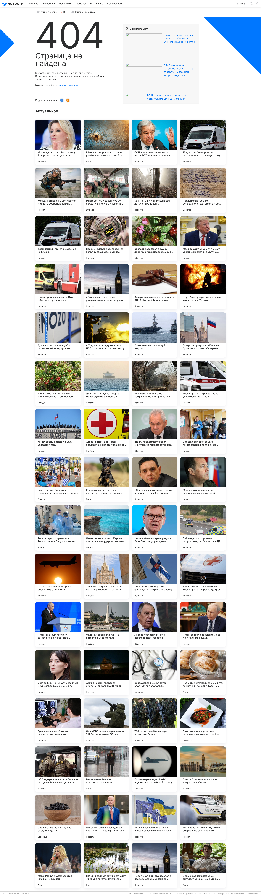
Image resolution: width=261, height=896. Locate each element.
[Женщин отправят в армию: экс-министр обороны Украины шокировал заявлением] (58, 190)
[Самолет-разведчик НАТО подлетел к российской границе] (154, 769)
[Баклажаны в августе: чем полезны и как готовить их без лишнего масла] (203, 720)
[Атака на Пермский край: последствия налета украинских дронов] (106, 431)
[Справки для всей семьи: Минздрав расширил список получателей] (203, 431)
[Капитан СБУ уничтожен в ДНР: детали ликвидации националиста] (154, 190)
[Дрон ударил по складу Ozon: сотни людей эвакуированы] (58, 335)
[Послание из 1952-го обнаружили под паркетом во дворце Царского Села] (203, 190)
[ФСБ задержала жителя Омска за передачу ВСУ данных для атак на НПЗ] (58, 769)
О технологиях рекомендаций (158, 894)
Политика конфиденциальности (187, 894)
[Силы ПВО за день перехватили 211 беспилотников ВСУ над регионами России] (106, 720)
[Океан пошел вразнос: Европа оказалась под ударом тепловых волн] (106, 528)
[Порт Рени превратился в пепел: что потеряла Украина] (203, 286)
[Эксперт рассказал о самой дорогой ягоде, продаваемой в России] (154, 238)
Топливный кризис (85, 12)
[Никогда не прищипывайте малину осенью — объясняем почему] (58, 383)
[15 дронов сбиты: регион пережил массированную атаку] (203, 142)
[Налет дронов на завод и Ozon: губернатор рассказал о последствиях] (58, 286)
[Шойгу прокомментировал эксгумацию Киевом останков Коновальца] (154, 431)
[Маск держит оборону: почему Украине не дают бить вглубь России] (203, 238)
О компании (14, 894)
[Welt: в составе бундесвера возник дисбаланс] (154, 720)
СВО (65, 12)
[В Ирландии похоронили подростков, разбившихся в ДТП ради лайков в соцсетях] (203, 528)
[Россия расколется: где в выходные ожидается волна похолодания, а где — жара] (106, 479)
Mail (4, 894)
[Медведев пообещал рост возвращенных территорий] (203, 479)
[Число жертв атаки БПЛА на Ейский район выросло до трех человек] (203, 576)
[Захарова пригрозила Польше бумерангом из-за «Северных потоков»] (203, 335)
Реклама (25, 894)
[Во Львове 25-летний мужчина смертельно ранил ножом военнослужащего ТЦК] (203, 817)
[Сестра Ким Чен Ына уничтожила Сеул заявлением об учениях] (58, 672)
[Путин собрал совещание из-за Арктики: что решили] (203, 624)
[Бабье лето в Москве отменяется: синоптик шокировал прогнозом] (106, 769)
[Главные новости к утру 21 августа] (154, 335)
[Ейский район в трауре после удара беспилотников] (203, 383)
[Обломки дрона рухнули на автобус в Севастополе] (106, 624)
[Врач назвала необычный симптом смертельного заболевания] (58, 720)
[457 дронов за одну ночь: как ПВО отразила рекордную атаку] (106, 335)
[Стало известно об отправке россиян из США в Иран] (58, 576)
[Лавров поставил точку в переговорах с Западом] (154, 624)
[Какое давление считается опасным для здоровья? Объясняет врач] (154, 672)
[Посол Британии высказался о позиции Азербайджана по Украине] (154, 865)
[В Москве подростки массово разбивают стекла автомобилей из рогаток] (106, 142)
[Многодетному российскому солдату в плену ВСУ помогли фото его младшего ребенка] (106, 190)
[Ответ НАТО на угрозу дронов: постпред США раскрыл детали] (106, 817)
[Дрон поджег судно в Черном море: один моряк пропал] (106, 383)
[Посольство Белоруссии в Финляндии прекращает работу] (154, 576)
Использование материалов (216, 894)
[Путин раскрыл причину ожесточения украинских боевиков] (58, 624)
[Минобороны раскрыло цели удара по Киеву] (58, 431)
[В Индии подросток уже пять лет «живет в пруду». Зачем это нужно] (106, 865)
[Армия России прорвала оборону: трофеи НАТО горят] (106, 672)
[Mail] (4, 3)
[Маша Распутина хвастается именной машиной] (58, 865)
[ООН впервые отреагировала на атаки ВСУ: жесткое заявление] (154, 142)
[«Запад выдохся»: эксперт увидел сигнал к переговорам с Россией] (106, 286)
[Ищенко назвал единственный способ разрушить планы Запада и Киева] (154, 817)
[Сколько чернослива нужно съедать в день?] (58, 817)
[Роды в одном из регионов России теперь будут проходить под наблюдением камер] (58, 528)
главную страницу (68, 85)
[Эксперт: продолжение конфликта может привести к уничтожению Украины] (154, 383)
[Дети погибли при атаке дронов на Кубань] (58, 238)
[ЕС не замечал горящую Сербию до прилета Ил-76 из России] (154, 479)
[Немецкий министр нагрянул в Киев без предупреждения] (154, 528)
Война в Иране (48, 12)
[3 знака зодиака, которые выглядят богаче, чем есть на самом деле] (203, 865)
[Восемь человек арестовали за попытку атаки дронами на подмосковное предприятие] (106, 238)
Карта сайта (253, 894)
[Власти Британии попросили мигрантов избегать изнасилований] (203, 769)
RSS (130, 894)
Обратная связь (238, 894)
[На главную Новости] (15, 3)
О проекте (138, 894)
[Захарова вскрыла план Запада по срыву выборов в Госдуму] (106, 576)
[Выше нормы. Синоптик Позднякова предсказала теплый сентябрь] (58, 479)
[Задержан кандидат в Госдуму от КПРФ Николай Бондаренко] (154, 286)
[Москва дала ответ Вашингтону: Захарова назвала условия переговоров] (58, 142)
